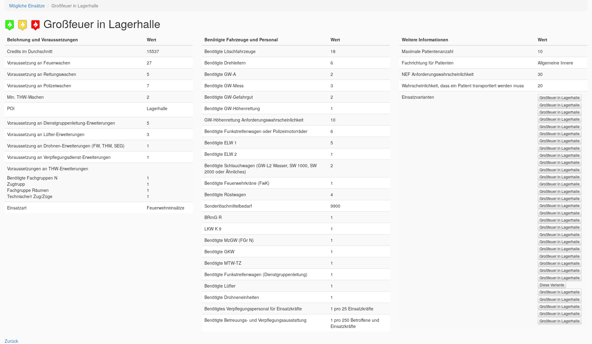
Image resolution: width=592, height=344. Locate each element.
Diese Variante (552, 284)
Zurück (11, 341)
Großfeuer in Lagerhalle (560, 97)
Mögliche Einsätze (27, 5)
